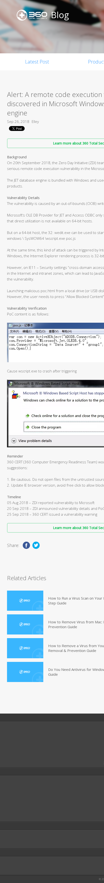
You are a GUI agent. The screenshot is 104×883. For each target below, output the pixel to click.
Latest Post (37, 61)
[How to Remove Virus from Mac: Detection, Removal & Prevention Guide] (25, 624)
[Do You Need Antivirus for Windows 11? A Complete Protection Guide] (25, 672)
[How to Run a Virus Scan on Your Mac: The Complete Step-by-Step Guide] (25, 601)
